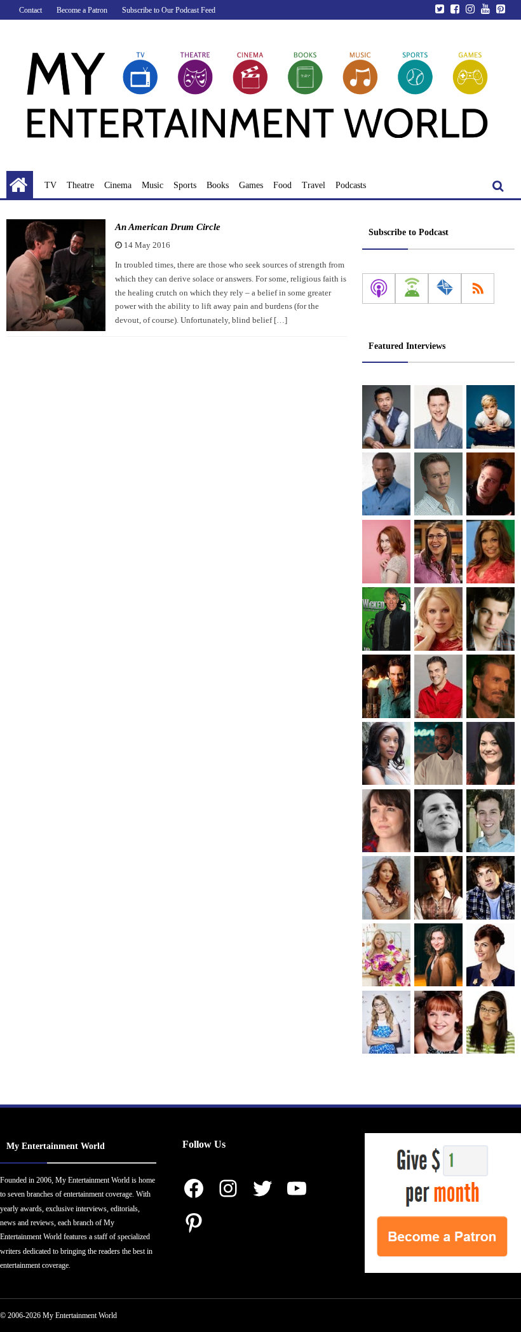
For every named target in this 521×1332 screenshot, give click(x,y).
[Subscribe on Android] (411, 288)
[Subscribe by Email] (444, 288)
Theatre (80, 185)
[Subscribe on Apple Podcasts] (378, 288)
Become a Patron (82, 10)
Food (282, 185)
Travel (313, 185)
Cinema (118, 185)
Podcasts (350, 185)
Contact (30, 10)
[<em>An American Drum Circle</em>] (55, 275)
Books (217, 185)
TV (50, 185)
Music (152, 185)
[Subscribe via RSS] (477, 288)
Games (251, 185)
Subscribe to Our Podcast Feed (168, 10)
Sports (184, 185)
